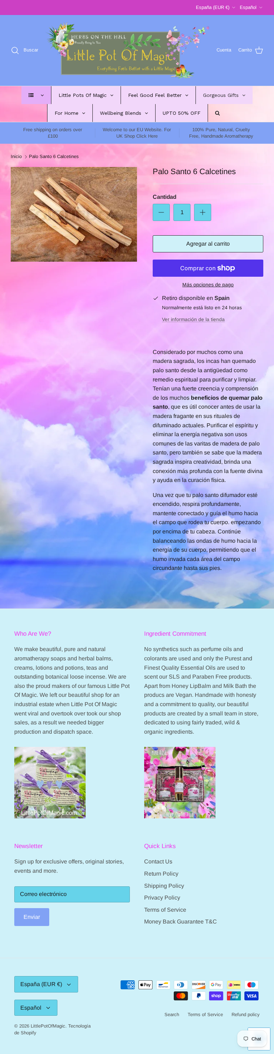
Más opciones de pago (208, 284)
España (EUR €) (212, 7)
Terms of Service (165, 910)
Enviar (32, 917)
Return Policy (161, 874)
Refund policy (246, 1014)
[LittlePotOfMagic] (127, 50)
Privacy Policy (162, 898)
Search (171, 1014)
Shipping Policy (164, 886)
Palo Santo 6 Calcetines (54, 156)
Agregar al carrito (208, 244)
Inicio (16, 156)
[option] (74, 214)
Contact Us (158, 861)
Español (248, 7)
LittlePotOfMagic (48, 1026)
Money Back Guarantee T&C (180, 921)
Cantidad (164, 197)
